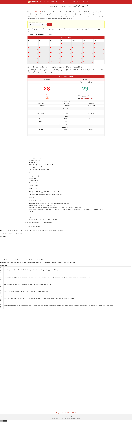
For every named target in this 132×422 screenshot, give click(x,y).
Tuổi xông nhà (75, 1)
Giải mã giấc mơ (82, 1)
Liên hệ (74, 413)
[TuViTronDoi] (33, 1)
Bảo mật (69, 413)
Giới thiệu (64, 413)
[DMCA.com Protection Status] (3, 421)
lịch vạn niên (38, 11)
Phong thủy (89, 1)
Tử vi (48, 1)
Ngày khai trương (67, 1)
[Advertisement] (66, 147)
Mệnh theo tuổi (59, 1)
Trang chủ (58, 413)
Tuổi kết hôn (52, 1)
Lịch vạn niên (43, 1)
